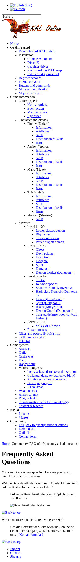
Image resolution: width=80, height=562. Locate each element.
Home (6, 443)
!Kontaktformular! (30, 534)
